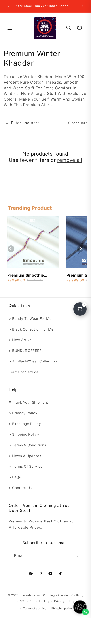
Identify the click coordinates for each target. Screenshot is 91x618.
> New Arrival (21, 340)
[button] (9, 27)
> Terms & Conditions (27, 445)
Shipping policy (62, 608)
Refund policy (39, 601)
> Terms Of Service (26, 466)
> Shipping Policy (24, 434)
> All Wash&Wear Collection (33, 361)
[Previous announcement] (8, 6)
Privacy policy (64, 601)
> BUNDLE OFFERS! (26, 351)
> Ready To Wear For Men (31, 318)
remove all (69, 160)
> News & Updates (25, 456)
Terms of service (35, 608)
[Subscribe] (76, 556)
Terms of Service (24, 372)
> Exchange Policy (25, 424)
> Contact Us (20, 488)
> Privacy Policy (23, 413)
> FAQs (15, 477)
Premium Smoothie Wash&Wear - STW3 (27, 275)
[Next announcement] (82, 6)
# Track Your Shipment (28, 402)
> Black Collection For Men (32, 329)
